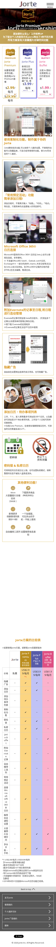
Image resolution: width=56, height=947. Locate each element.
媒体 (7, 925)
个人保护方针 (10, 911)
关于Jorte (9, 897)
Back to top (26, 889)
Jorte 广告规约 (11, 918)
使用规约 (8, 904)
